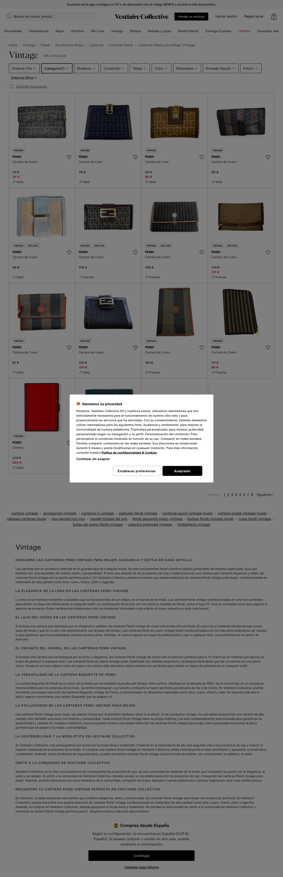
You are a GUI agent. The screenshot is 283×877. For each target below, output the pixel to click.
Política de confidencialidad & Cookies (129, 452)
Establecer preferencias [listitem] (137, 471)
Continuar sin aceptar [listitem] (93, 459)
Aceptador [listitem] (182, 471)
